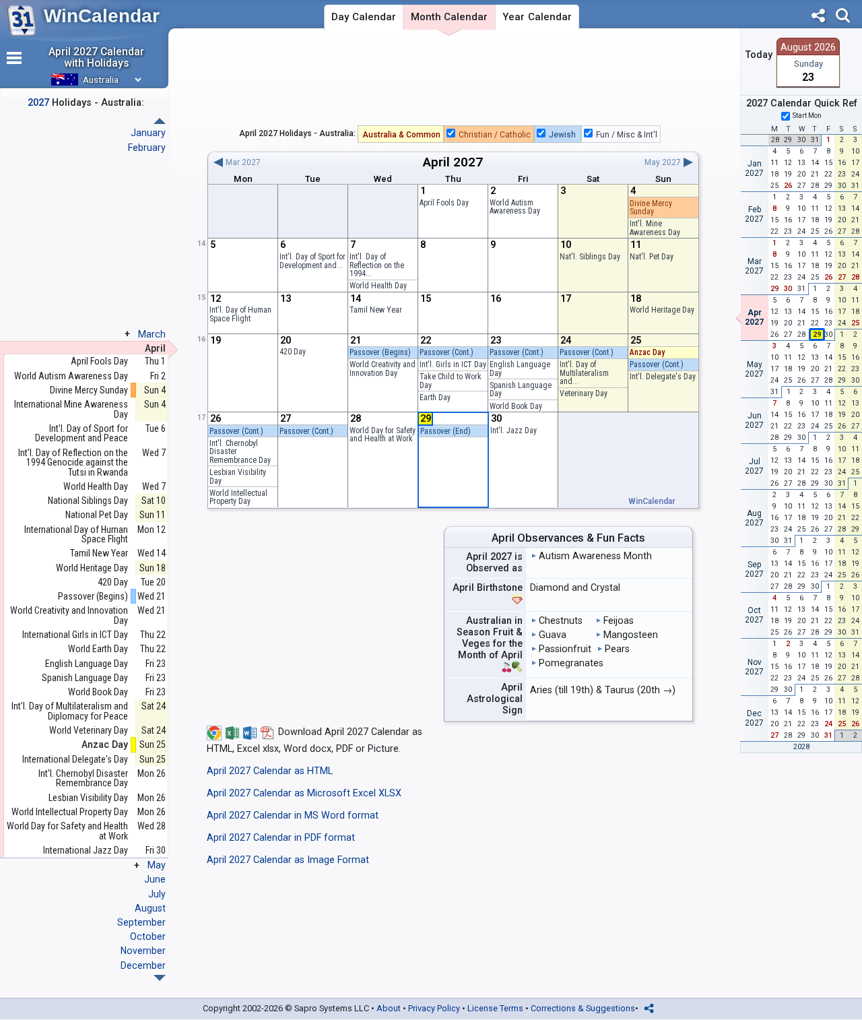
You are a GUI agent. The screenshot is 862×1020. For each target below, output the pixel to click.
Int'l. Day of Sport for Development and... (312, 261)
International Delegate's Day (75, 760)
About (388, 1008)
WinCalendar (102, 15)
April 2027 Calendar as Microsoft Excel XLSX (304, 793)
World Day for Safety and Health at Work (383, 435)
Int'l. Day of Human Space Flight (240, 314)
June (155, 879)
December (143, 965)
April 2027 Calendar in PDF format (281, 837)
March (152, 334)
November (143, 950)
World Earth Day (98, 649)
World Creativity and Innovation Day (383, 369)
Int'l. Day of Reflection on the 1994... (377, 265)
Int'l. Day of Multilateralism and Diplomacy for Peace (69, 711)
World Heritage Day (662, 310)
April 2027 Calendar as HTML (270, 771)
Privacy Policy (434, 1008)
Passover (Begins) (380, 352)
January (148, 132)
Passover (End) (445, 431)
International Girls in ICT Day (75, 635)
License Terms (495, 1008)
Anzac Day (647, 352)
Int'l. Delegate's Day (663, 376)
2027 (468, 162)
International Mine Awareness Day (71, 409)
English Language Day (520, 369)
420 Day (292, 351)
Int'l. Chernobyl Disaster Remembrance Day (83, 778)
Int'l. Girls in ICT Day (453, 364)
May (156, 865)
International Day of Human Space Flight (76, 534)
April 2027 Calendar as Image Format (288, 860)
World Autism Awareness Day (515, 207)
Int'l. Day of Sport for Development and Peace (81, 433)
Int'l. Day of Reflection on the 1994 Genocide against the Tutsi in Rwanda (73, 463)
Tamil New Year (376, 310)
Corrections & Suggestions (583, 1008)
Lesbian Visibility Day (237, 477)
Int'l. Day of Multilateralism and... (584, 373)
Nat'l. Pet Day (651, 256)
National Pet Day (96, 515)
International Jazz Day (85, 851)
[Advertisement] (453, 80)
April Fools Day (444, 203)
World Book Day (516, 406)
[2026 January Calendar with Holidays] (160, 978)
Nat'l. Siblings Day (590, 256)
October (148, 936)
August (150, 908)
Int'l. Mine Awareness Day (655, 228)
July (157, 894)
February (147, 147)
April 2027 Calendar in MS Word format (292, 815)
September (141, 922)
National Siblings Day (88, 501)
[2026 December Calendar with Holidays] (160, 121)
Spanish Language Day (521, 390)
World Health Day (378, 285)
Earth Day (435, 397)
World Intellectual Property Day (238, 497)
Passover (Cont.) (446, 352)
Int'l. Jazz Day (513, 430)
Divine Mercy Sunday (651, 208)
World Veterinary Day (88, 731)
